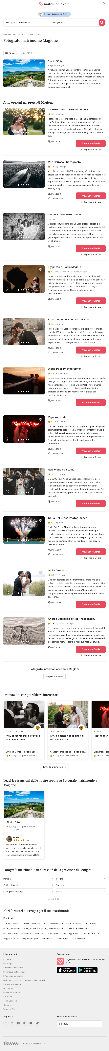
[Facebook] (6, 1023)
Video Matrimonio (11, 923)
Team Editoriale (10, 1001)
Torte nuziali (47, 938)
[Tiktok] (37, 1023)
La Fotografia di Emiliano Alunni (68, 109)
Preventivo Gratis (90, 143)
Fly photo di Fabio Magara (64, 267)
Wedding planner (70, 933)
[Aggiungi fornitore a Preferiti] (40, 63)
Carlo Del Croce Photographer (67, 518)
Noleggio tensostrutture (52, 928)
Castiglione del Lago (13, 891)
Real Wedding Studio (61, 469)
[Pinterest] (18, 1023)
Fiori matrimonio (10, 933)
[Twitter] (12, 1023)
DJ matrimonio (78, 938)
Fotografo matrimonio (13, 34)
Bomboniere (90, 923)
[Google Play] (88, 972)
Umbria (30, 34)
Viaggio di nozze (11, 938)
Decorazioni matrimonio (32, 933)
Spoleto (60, 885)
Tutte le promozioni (53, 767)
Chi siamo (7, 997)
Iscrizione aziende (11, 992)
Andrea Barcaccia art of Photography (71, 619)
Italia (66, 1024)
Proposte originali (30, 938)
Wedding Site (9, 1009)
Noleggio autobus (11, 928)
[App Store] (67, 972)
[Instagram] (24, 1023)
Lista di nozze (53, 933)
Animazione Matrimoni (77, 928)
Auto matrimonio (51, 923)
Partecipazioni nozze (71, 923)
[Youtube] (30, 1023)
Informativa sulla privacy (14, 972)
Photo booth (62, 938)
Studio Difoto (55, 61)
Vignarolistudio (57, 417)
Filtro (12, 53)
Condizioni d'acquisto (13, 968)
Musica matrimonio (31, 923)
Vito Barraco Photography (64, 162)
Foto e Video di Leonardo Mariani (69, 319)
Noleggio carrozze (90, 933)
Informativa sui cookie (13, 976)
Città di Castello (11, 885)
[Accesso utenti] (104, 4)
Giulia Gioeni (56, 570)
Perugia (40, 34)
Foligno (59, 878)
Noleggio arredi (31, 928)
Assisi (59, 891)
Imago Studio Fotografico (64, 214)
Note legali (8, 963)
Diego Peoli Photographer (64, 368)
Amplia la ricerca (54, 676)
